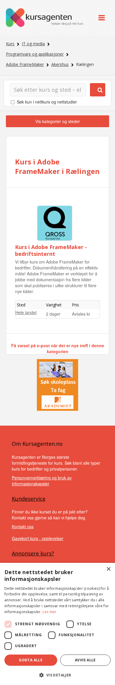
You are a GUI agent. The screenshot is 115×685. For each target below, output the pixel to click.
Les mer (49, 611)
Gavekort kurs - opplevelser (37, 538)
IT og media (33, 43)
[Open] (101, 17)
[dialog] (57, 624)
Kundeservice (28, 498)
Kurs (10, 43)
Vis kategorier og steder (57, 121)
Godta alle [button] (30, 660)
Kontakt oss (23, 526)
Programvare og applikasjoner (35, 54)
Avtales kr (81, 314)
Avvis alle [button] (85, 660)
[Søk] (97, 89)
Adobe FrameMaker (25, 64)
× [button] (108, 569)
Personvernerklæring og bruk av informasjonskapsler (42, 481)
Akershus (60, 64)
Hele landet (26, 312)
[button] (57, 675)
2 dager (53, 314)
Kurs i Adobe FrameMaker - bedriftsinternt (51, 250)
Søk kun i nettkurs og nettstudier (47, 102)
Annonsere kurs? (33, 553)
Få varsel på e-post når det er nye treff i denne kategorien (57, 348)
